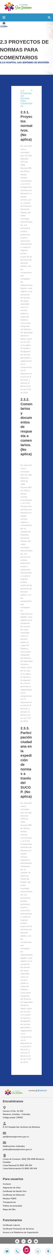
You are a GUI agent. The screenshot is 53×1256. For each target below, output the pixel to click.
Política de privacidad (12, 1206)
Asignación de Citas (11, 1188)
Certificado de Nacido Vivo (14, 1191)
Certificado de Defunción (14, 1195)
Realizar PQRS (9, 1199)
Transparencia (9, 1202)
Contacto (7, 1184)
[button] (3, 17)
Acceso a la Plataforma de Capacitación (20, 1232)
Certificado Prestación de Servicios (18, 1229)
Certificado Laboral (11, 1225)
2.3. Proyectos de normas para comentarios (26, 98)
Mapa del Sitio (9, 1209)
